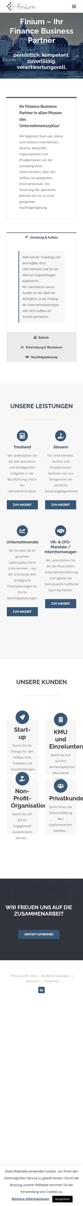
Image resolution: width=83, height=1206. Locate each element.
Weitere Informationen (30, 1199)
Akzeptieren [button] (62, 1199)
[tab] (41, 237)
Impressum (32, 981)
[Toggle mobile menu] (74, 6)
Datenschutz (51, 981)
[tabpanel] (41, 287)
